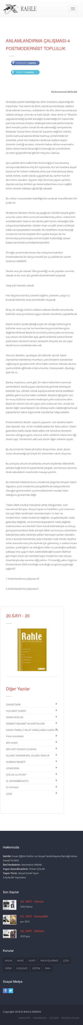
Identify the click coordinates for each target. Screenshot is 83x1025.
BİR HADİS (12, 742)
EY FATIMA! (12, 787)
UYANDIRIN (12, 768)
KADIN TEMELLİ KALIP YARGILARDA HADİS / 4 (32, 730)
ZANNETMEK (13, 704)
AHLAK (8, 960)
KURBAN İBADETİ (15, 762)
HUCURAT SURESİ (16, 711)
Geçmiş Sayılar (70, 1018)
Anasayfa (24, 1018)
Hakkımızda (40, 1018)
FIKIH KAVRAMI (15, 736)
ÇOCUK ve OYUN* (16, 774)
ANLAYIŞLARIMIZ (49, 960)
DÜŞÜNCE (22, 968)
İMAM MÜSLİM (14, 717)
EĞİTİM (36, 968)
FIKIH (47, 968)
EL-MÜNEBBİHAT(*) (17, 781)
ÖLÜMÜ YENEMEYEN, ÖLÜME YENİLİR (27, 755)
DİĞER (8, 968)
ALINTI (32, 960)
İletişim (53, 1018)
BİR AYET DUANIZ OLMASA (21, 749)
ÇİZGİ (9, 793)
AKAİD (20, 960)
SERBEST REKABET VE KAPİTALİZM (25, 723)
